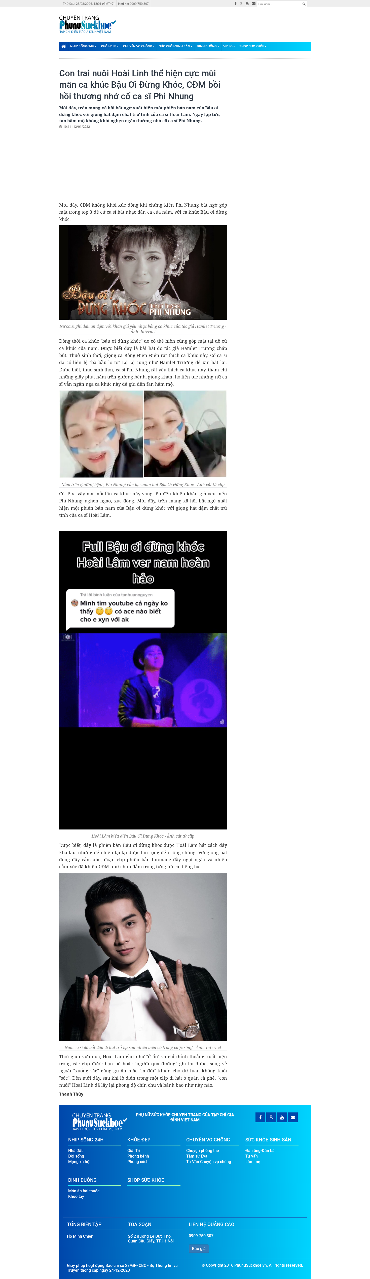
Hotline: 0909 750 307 (133, 4)
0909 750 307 (201, 1235)
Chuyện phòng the (202, 1150)
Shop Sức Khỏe (251, 46)
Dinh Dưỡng (207, 46)
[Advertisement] (101, 165)
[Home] (63, 46)
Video (228, 46)
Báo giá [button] (199, 1248)
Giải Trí (133, 1150)
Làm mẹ (252, 1161)
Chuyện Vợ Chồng (137, 46)
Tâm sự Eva (196, 1156)
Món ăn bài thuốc (83, 1191)
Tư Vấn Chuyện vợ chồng (208, 1161)
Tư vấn (251, 1156)
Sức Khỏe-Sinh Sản (174, 46)
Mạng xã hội (79, 1161)
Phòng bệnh (138, 1156)
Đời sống (76, 1156)
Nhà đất (75, 1150)
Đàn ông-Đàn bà (260, 1150)
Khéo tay (76, 1196)
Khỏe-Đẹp (108, 46)
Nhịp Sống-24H (82, 46)
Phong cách (138, 1161)
